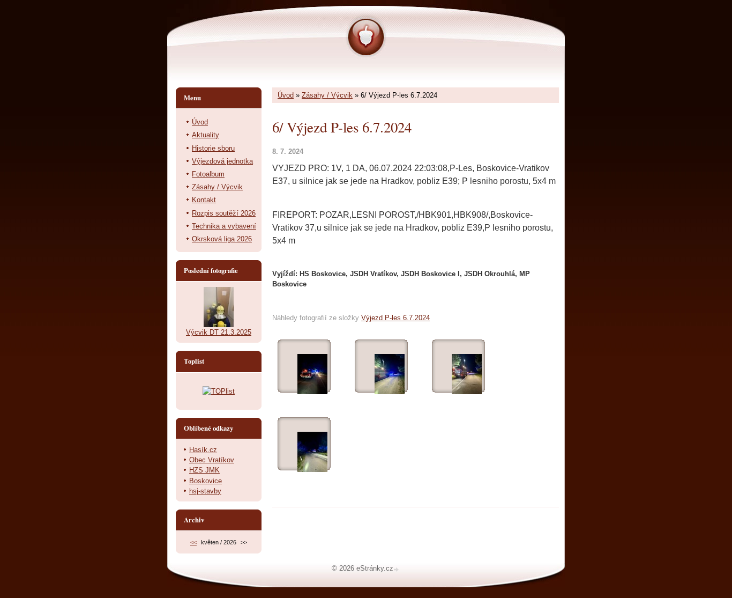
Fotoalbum (208, 174)
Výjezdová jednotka (222, 161)
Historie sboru (213, 148)
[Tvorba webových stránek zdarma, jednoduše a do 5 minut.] (397, 569)
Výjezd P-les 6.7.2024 (395, 318)
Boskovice (205, 481)
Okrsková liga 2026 (222, 239)
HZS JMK (204, 470)
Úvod (286, 95)
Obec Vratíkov (211, 460)
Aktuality (205, 135)
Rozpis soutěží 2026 (224, 213)
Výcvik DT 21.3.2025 (218, 332)
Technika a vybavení (224, 226)
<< (193, 542)
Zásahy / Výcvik (327, 95)
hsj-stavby (205, 491)
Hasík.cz (203, 450)
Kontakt (204, 200)
